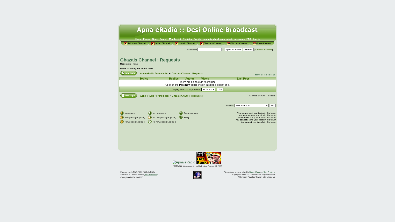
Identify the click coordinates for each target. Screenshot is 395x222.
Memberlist (175, 39)
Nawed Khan (254, 172)
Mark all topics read (265, 75)
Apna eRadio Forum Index (154, 73)
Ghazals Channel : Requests (150, 59)
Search (163, 39)
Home (138, 39)
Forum (146, 39)
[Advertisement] (197, 11)
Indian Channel (162, 43)
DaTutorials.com (151, 174)
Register (187, 39)
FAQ (248, 39)
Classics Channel (213, 43)
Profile (197, 39)
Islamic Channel (187, 43)
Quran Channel (263, 43)
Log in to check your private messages (224, 39)
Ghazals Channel (238, 43)
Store (155, 39)
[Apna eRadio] (184, 162)
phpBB (133, 172)
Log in (256, 39)
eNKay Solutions (268, 172)
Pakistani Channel (137, 43)
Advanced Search (263, 50)
